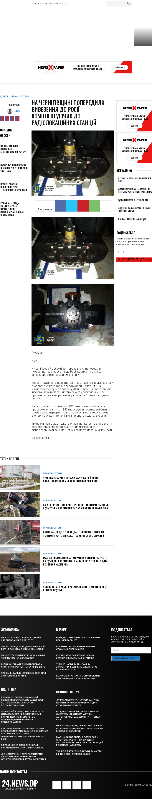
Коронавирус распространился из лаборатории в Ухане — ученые (78, 677)
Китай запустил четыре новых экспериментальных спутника (75, 656)
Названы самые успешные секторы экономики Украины (23, 674)
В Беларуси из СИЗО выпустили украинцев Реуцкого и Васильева (22, 746)
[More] (105, 206)
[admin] (10, 111)
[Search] (128, 4)
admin (17, 111)
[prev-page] (117, 224)
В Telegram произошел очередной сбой (134, 180)
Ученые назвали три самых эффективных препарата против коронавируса (77, 667)
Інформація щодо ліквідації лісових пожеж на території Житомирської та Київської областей (73, 533)
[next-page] (119, 224)
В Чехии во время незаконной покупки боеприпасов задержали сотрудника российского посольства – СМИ (22, 701)
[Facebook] (60, 206)
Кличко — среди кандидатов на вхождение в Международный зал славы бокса (12, 209)
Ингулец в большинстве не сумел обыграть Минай (134, 209)
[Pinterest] (83, 206)
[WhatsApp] (94, 206)
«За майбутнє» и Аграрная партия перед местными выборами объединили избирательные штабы (23, 757)
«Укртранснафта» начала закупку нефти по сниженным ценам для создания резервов (71, 479)
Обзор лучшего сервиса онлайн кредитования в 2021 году (13, 167)
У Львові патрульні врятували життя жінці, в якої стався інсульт (75, 588)
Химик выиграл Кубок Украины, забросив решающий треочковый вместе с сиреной (142, 58)
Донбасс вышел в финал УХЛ (132, 219)
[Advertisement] (93, 34)
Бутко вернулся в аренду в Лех (133, 200)
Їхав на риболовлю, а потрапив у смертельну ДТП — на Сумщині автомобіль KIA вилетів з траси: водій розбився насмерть (77, 561)
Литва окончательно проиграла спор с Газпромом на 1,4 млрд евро (23, 665)
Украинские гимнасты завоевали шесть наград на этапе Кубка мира (135, 190)
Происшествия (20, 96)
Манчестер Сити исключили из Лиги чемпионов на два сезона (23, 656)
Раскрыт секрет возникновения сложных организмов (76, 647)
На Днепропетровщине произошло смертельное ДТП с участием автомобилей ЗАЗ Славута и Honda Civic (77, 506)
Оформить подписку (126, 658)
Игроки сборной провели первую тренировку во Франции (13, 187)
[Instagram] (7, 118)
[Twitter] (12, 118)
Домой (4, 96)
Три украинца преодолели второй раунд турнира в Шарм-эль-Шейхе (23, 647)
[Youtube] (17, 118)
